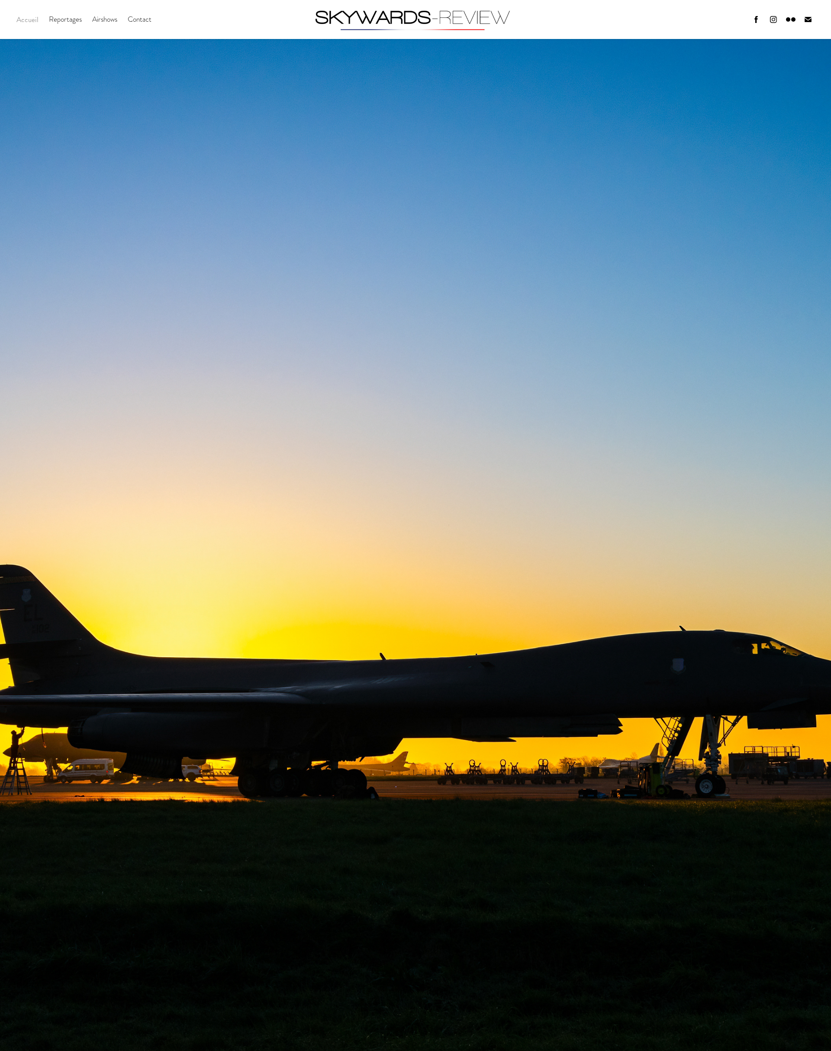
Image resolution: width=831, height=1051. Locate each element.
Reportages (65, 19)
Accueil (27, 19)
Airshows (104, 19)
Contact (139, 19)
